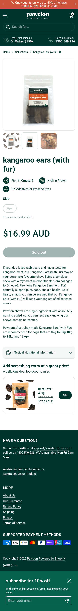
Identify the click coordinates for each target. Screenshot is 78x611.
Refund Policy (12, 506)
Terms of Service (14, 523)
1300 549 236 (25, 452)
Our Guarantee (12, 501)
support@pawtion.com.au (51, 448)
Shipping (8, 512)
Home (6, 51)
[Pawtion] (38, 16)
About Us (9, 495)
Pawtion (32, 558)
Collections (21, 51)
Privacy (8, 517)
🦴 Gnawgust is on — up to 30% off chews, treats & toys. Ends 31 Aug (39, 4)
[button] (71, 16)
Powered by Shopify (52, 558)
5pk (9, 208)
